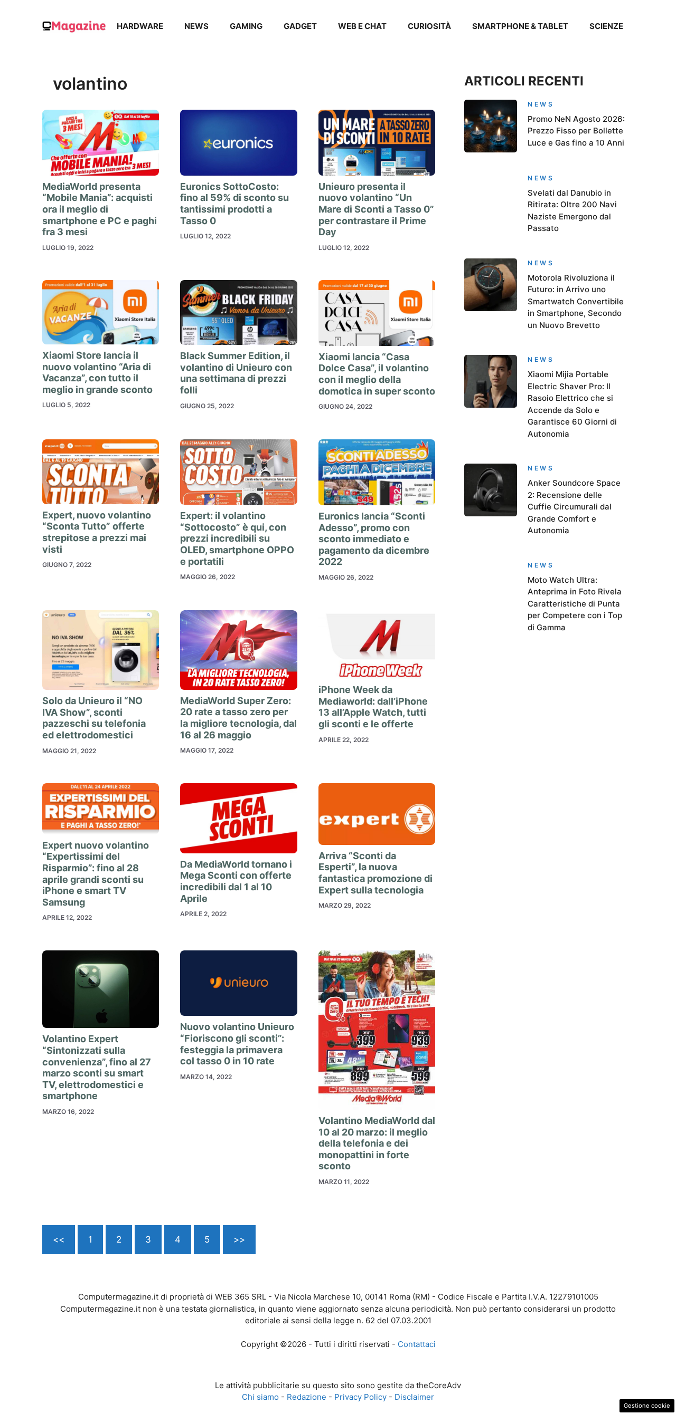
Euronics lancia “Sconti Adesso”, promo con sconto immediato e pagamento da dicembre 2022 (373, 539)
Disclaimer (414, 1397)
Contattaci (417, 1344)
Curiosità (429, 26)
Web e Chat (362, 26)
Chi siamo (260, 1397)
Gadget (300, 26)
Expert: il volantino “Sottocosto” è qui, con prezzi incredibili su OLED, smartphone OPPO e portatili (237, 538)
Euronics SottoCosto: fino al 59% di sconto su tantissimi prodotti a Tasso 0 (234, 203)
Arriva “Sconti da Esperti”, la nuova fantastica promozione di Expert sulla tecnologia (375, 873)
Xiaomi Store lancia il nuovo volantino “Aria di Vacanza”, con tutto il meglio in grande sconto (97, 372)
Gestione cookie (647, 1405)
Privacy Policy (360, 1397)
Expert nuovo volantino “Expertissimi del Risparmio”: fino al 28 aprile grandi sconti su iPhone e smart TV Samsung (95, 874)
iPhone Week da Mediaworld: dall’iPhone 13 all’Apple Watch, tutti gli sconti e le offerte (373, 706)
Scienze (606, 26)
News (196, 26)
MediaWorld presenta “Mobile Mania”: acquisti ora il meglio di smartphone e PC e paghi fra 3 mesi (99, 209)
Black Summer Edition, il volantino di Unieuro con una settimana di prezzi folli (236, 373)
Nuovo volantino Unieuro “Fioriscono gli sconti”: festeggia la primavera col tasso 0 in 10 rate (237, 1043)
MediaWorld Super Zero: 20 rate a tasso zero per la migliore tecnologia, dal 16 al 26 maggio (238, 717)
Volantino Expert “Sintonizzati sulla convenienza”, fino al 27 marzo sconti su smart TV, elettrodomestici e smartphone (96, 1067)
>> (239, 1239)
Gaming (246, 26)
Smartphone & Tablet (520, 26)
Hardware (140, 26)
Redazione (306, 1397)
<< (58, 1239)
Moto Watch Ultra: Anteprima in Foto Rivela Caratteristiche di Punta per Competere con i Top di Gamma (575, 603)
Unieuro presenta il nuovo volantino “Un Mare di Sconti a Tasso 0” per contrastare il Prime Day (376, 209)
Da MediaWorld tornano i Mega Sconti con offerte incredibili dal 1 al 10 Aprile (236, 881)
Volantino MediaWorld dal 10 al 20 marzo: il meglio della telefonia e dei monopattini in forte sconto (376, 1143)
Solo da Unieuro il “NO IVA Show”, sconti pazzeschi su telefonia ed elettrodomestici (94, 717)
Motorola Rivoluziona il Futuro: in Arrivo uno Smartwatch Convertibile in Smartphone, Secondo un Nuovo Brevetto (576, 301)
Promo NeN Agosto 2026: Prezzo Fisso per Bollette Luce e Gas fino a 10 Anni (576, 131)
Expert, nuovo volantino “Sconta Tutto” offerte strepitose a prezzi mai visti (96, 532)
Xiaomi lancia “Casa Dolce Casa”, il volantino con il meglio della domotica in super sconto (376, 374)
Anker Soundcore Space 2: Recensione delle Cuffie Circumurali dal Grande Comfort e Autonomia (574, 506)
